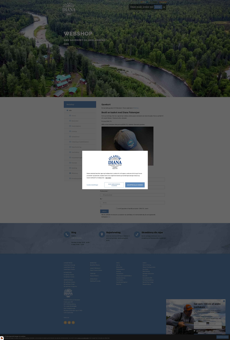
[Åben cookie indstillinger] (2, 338)
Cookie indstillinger (92, 185)
